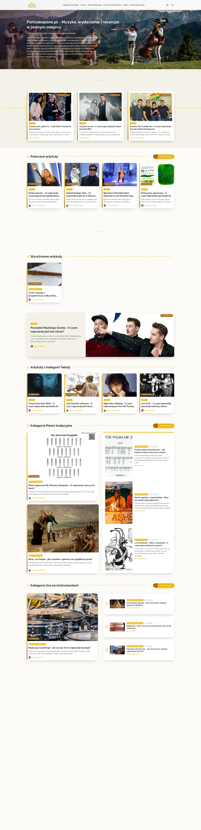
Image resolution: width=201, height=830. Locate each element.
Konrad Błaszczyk (140, 559)
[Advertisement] (100, 80)
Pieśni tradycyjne (95, 5)
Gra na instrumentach (112, 5)
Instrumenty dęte (137, 5)
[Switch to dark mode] (172, 5)
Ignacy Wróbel (34, 138)
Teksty (83, 5)
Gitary (125, 5)
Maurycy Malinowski (136, 138)
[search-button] (167, 5)
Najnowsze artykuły (71, 5)
